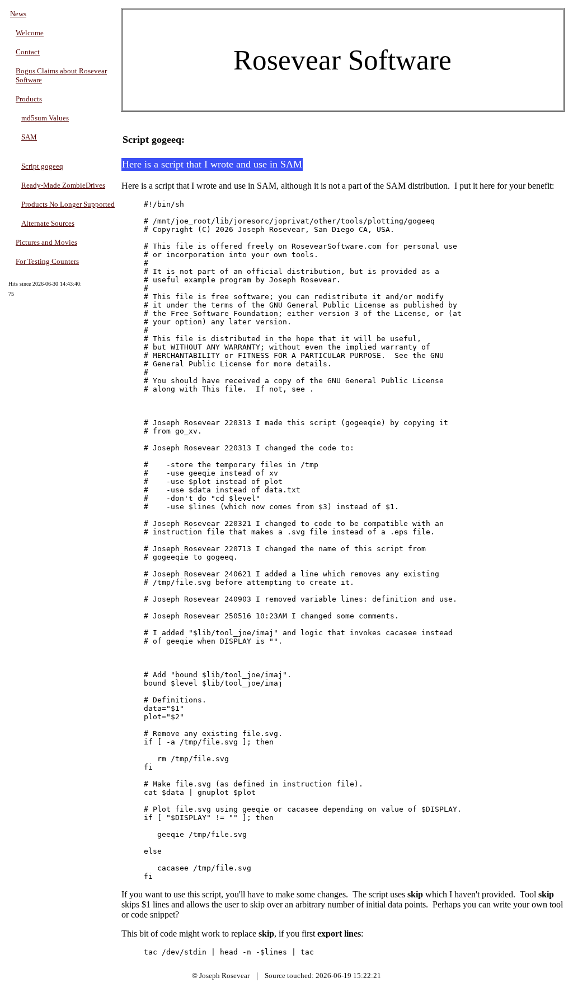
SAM (29, 137)
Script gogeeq (42, 166)
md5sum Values (45, 118)
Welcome (30, 33)
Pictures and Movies (46, 242)
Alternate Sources (47, 223)
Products (29, 99)
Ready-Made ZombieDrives (63, 185)
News (18, 14)
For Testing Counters (47, 261)
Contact (28, 52)
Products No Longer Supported (68, 204)
